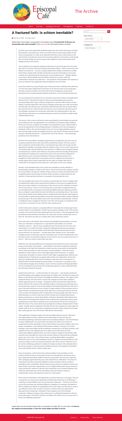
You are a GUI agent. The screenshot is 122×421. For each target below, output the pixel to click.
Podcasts (79, 26)
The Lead (39, 26)
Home (31, 26)
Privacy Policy (84, 417)
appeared (43, 44)
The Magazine (68, 26)
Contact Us (89, 26)
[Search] (108, 31)
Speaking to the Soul (53, 26)
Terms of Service (98, 417)
